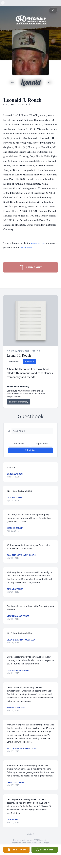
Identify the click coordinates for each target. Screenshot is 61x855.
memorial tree (37, 243)
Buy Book (29, 361)
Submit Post (30, 450)
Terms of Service (38, 842)
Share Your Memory (18, 401)
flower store (26, 247)
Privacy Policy (22, 842)
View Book (14, 361)
